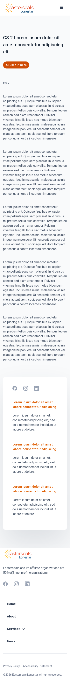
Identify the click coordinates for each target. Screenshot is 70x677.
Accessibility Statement (37, 666)
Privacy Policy (11, 666)
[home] (19, 8)
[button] (61, 7)
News (11, 641)
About (11, 616)
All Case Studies (16, 65)
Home (11, 604)
